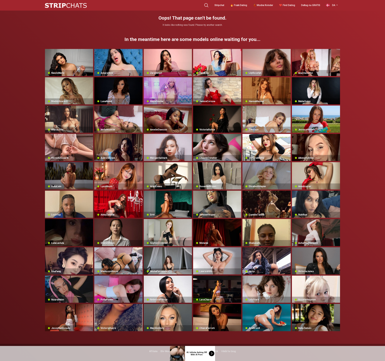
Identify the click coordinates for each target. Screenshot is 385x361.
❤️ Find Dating (287, 5)
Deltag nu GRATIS (310, 5)
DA (333, 5)
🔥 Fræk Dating (238, 5)
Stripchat (219, 5)
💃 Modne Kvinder (263, 5)
